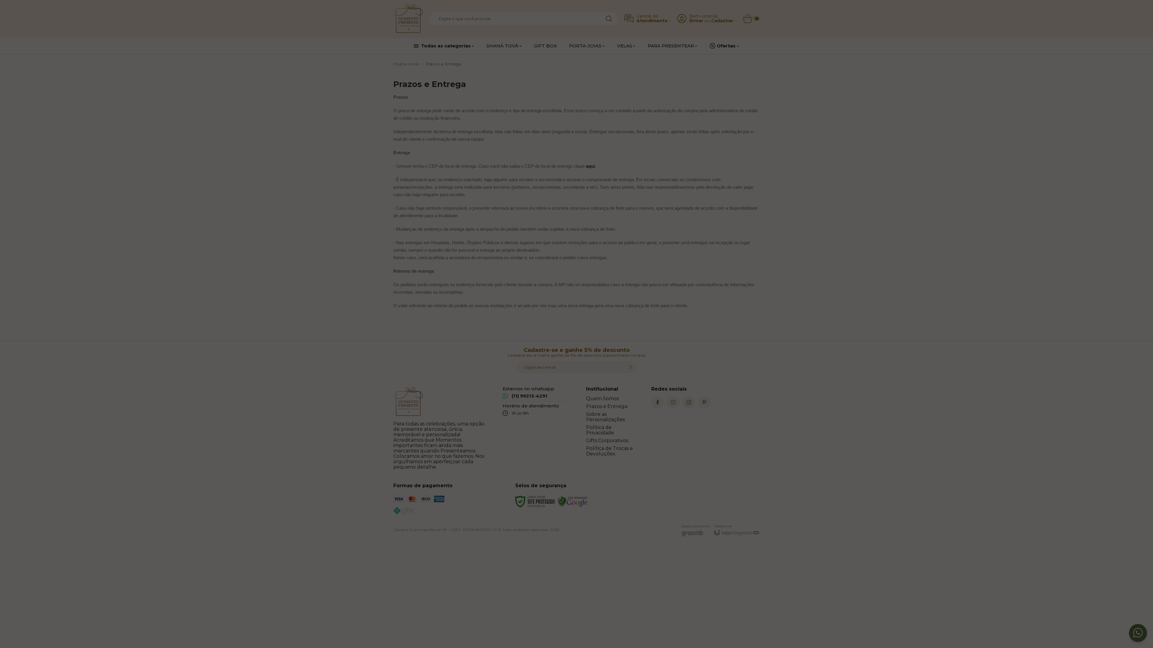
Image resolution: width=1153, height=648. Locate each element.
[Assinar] (669, 339)
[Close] (683, 271)
